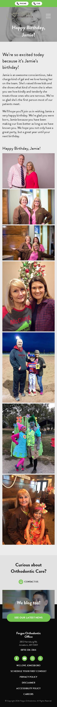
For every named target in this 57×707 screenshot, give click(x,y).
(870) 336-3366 (28, 650)
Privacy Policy (28, 677)
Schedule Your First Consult (28, 671)
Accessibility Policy (28, 688)
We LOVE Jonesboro (28, 665)
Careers (28, 694)
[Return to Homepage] (19, 16)
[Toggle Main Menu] (48, 16)
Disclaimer (28, 682)
